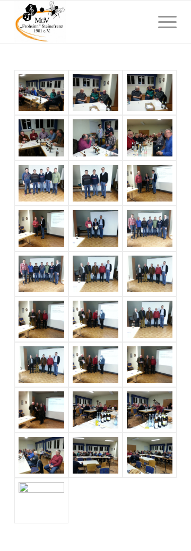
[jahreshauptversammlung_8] (41, 409)
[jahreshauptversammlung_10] (95, 364)
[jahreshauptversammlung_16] (95, 273)
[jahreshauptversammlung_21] (41, 273)
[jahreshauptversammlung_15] (150, 273)
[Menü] (162, 22)
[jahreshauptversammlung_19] (95, 228)
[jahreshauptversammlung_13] (41, 319)
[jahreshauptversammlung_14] (95, 319)
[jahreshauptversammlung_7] (95, 409)
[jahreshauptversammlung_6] (150, 409)
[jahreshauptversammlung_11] (41, 364)
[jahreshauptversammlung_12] (150, 319)
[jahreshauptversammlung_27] (150, 92)
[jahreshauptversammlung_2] (41, 500)
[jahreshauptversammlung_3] (150, 455)
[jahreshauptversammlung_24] (150, 137)
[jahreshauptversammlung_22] (95, 183)
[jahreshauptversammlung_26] (41, 137)
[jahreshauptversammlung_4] (95, 455)
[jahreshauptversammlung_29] (41, 92)
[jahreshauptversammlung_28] (95, 92)
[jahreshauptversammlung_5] (41, 455)
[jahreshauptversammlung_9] (150, 364)
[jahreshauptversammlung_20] (150, 228)
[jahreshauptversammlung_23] (41, 183)
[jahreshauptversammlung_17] (150, 183)
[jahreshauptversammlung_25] (95, 137)
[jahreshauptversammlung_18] (41, 228)
